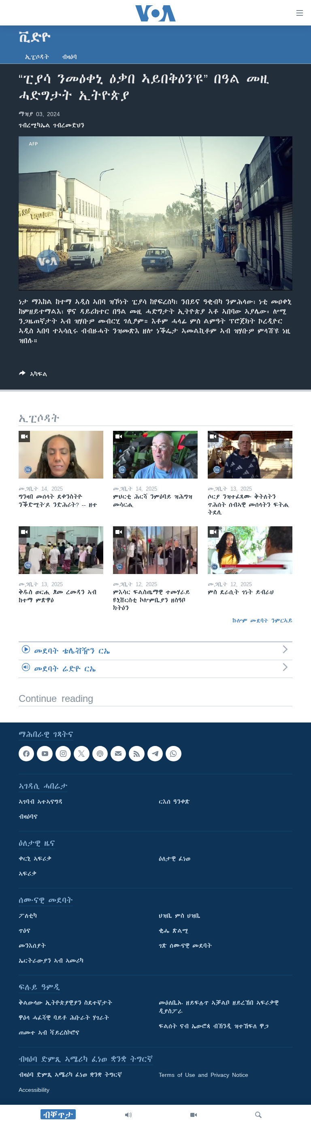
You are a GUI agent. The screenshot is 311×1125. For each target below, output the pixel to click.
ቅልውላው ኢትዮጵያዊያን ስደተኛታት (65, 1002)
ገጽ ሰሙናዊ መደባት (185, 945)
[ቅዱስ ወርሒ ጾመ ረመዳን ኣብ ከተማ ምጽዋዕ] (61, 550)
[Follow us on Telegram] (155, 753)
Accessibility (34, 1089)
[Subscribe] (118, 753)
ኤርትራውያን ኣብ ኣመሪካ (51, 960)
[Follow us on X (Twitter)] (81, 753)
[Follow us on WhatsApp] (173, 753)
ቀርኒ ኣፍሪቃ (35, 858)
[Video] (193, 1115)
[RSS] (136, 753)
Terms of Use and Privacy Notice (203, 1074)
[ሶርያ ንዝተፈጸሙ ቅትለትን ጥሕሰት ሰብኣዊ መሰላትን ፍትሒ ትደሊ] (250, 455)
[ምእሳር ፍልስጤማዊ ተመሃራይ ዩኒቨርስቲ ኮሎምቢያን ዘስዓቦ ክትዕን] (155, 550)
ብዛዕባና (28, 816)
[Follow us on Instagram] (63, 753)
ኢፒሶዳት (37, 57)
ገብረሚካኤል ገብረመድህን (51, 125)
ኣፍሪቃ (27, 873)
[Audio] (128, 1115)
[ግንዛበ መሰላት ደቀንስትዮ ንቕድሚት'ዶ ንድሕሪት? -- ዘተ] (61, 455)
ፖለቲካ (28, 915)
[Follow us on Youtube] (44, 753)
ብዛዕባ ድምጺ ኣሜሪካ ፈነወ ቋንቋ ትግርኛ (70, 1074)
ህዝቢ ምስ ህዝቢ (179, 915)
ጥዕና (24, 930)
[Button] (33, 375)
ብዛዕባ (69, 57)
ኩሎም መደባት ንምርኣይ (262, 620)
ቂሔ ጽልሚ (173, 930)
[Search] (258, 1115)
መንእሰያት (32, 945)
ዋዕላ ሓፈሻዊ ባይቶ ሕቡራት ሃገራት (64, 1017)
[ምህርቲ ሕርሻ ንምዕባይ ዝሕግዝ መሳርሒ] (155, 455)
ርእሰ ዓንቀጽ (174, 801)
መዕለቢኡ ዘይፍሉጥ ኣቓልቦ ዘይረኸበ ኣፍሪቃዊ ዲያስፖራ (219, 1007)
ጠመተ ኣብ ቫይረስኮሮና (49, 1032)
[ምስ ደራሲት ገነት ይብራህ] (250, 550)
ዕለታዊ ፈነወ (174, 858)
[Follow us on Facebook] (26, 753)
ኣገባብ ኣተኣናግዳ (41, 801)
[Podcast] (100, 753)
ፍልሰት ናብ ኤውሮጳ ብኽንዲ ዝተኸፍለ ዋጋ (213, 1026)
